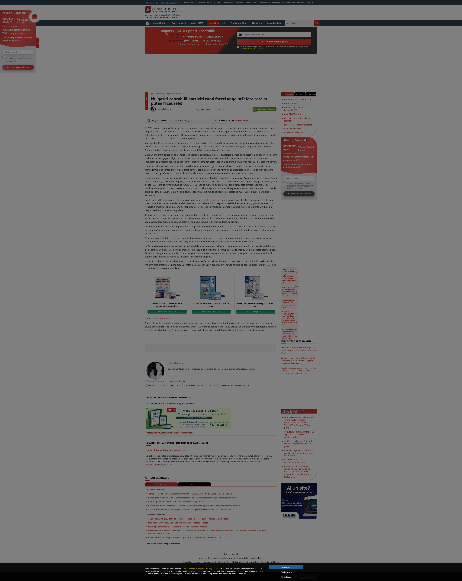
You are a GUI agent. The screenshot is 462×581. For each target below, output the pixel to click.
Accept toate (286, 567)
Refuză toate (286, 577)
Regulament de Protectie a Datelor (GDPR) (200, 569)
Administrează (286, 572)
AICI (209, 574)
